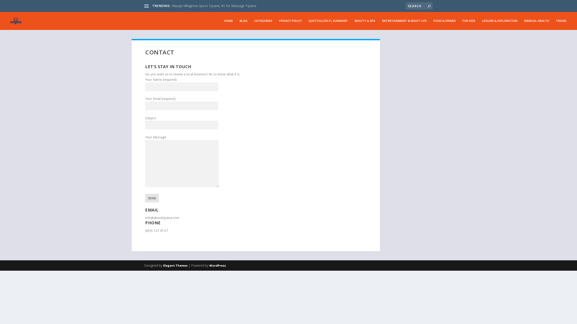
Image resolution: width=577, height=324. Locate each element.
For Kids (469, 21)
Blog (243, 21)
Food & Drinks (444, 21)
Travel (561, 21)
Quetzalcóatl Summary (328, 21)
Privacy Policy (290, 21)
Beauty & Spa (365, 21)
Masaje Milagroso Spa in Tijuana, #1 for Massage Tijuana (214, 6)
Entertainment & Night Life (404, 21)
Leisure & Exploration (499, 21)
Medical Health (536, 21)
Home (228, 21)
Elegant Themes (175, 265)
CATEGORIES (263, 21)
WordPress (217, 265)
